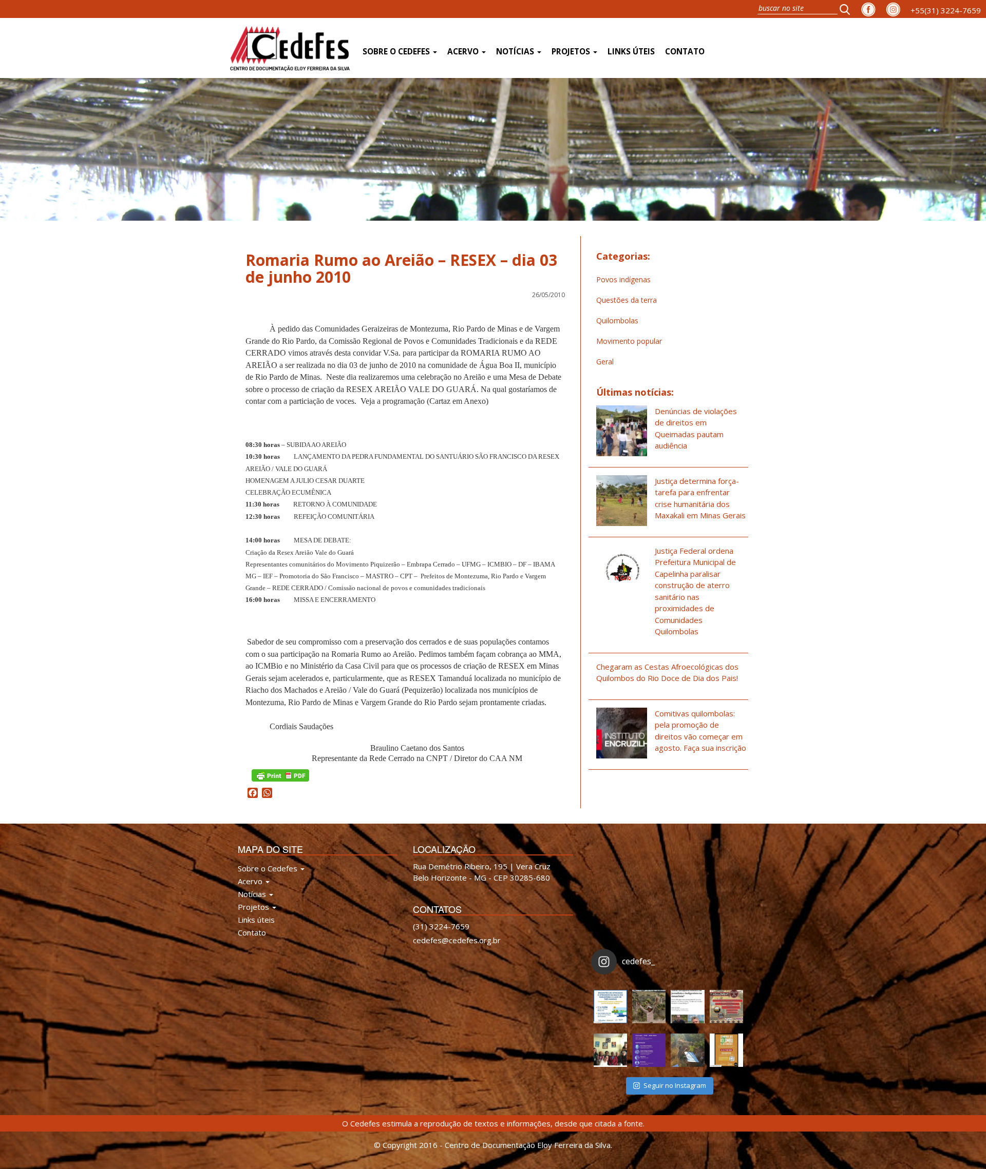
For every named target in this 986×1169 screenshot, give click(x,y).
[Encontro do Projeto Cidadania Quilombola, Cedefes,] (610, 1050)
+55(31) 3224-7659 (946, 10)
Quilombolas (617, 320)
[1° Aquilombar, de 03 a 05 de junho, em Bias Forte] (726, 1006)
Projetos (572, 51)
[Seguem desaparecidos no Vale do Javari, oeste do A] (687, 1006)
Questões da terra (626, 300)
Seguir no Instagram (674, 1085)
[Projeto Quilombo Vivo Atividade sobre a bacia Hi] (687, 1050)
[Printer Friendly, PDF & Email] (280, 775)
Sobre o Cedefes (397, 51)
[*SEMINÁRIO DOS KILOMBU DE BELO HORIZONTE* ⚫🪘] (726, 1050)
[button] (848, 9)
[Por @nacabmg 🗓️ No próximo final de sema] (610, 1006)
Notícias (516, 51)
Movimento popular (629, 341)
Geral (605, 361)
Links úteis (631, 51)
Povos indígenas (623, 279)
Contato (685, 51)
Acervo (464, 51)
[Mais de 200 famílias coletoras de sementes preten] (649, 1006)
